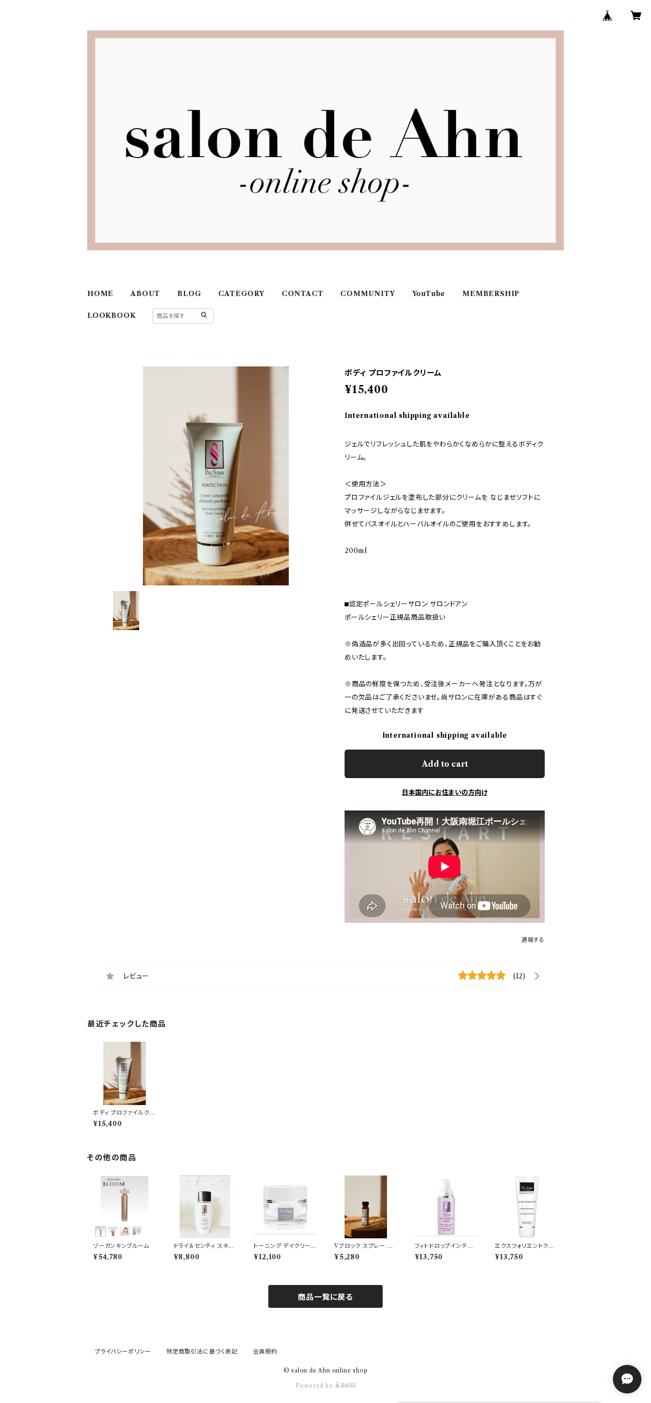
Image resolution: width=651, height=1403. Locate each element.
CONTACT (303, 293)
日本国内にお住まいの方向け (445, 792)
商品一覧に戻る (325, 1297)
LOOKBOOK (111, 315)
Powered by (315, 1385)
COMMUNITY (367, 293)
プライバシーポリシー (123, 1351)
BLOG (189, 293)
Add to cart (445, 764)
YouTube (429, 293)
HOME (100, 293)
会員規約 (265, 1351)
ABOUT (145, 293)
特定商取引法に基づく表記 (202, 1351)
